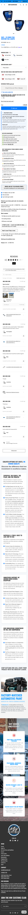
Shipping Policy (4, 859)
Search (2, 846)
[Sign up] (25, 906)
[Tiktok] (17, 913)
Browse (21, 88)
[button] (22, 260)
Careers (2, 852)
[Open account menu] (23, 4)
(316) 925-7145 (10, 144)
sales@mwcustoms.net (5, 870)
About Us (3, 848)
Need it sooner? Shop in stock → (9, 230)
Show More (17, 291)
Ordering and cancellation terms (8, 239)
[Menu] (1, 4)
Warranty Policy (4, 861)
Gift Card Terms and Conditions (7, 850)
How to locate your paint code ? (7, 101)
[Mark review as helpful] (23, 309)
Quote (2, 864)
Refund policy (4, 857)
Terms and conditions (5, 855)
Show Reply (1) (6, 304)
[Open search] (4, 4)
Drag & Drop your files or (14, 88)
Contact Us (3, 862)
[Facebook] (10, 913)
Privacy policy (4, 853)
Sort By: (18, 278)
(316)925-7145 (4, 872)
